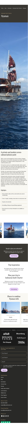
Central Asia (3, 384)
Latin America (4, 390)
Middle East (3, 392)
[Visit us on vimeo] (6, 416)
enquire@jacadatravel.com (6, 405)
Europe (2, 386)
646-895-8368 (4, 402)
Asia (5, 8)
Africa (2, 377)
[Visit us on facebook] (2, 416)
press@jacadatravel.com (6, 410)
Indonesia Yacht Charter (17, 8)
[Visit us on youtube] (4, 416)
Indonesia (9, 8)
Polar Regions (4, 395)
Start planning (14, 289)
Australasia (3, 381)
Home (2, 8)
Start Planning (14, 255)
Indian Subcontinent (5, 388)
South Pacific (4, 397)
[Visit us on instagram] (8, 416)
